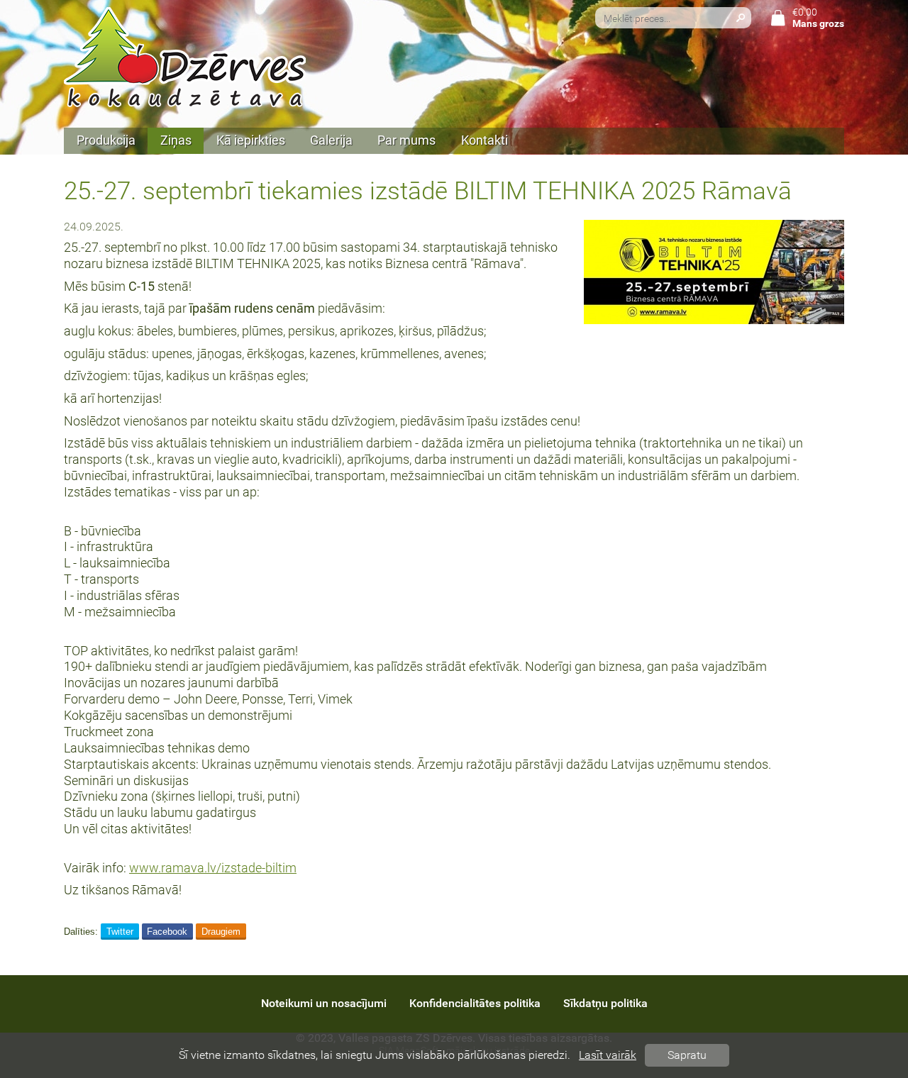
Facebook (167, 931)
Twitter (119, 931)
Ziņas (176, 140)
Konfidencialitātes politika (475, 1003)
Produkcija (106, 140)
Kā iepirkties (250, 140)
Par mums (406, 140)
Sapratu (687, 1055)
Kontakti (484, 140)
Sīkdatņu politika (605, 1003)
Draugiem (220, 931)
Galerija (331, 140)
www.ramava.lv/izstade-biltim (213, 868)
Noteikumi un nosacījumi (324, 1003)
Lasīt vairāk (607, 1055)
